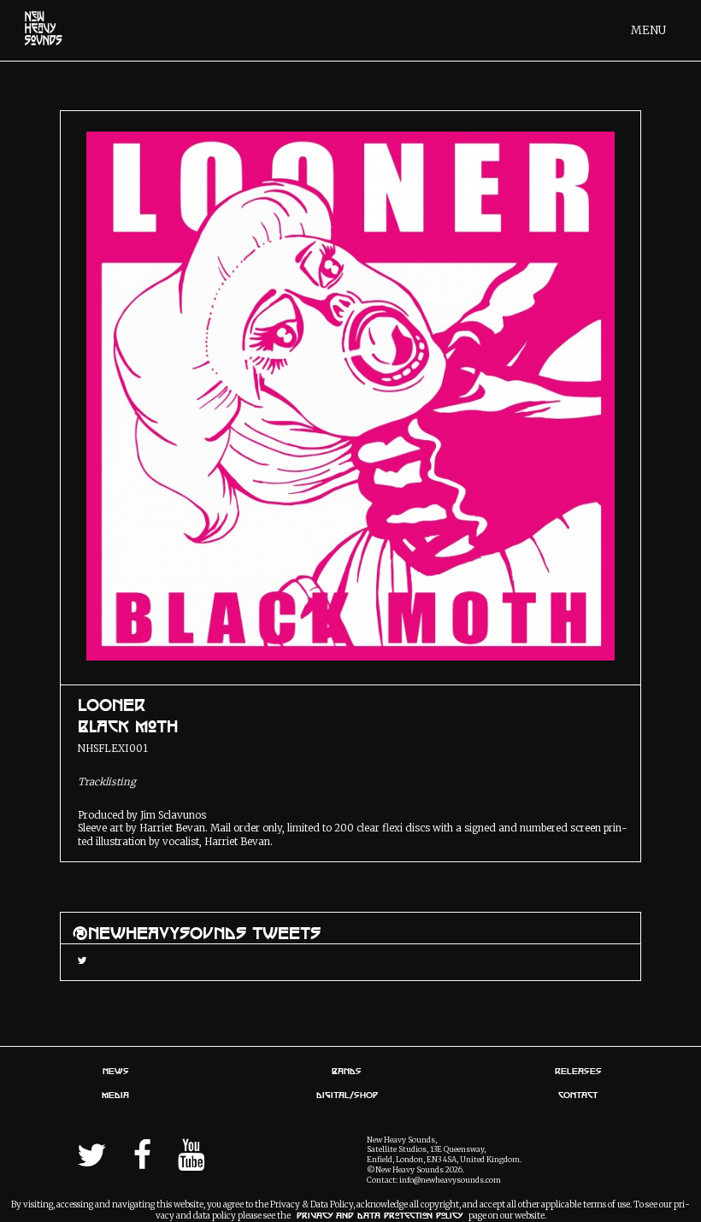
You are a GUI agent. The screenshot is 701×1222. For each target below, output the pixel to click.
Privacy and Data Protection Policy (379, 1215)
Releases (578, 1071)
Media (115, 1095)
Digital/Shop (347, 1095)
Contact (578, 1095)
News (116, 1071)
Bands (347, 1071)
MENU (648, 30)
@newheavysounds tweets (197, 932)
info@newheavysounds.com (450, 1179)
